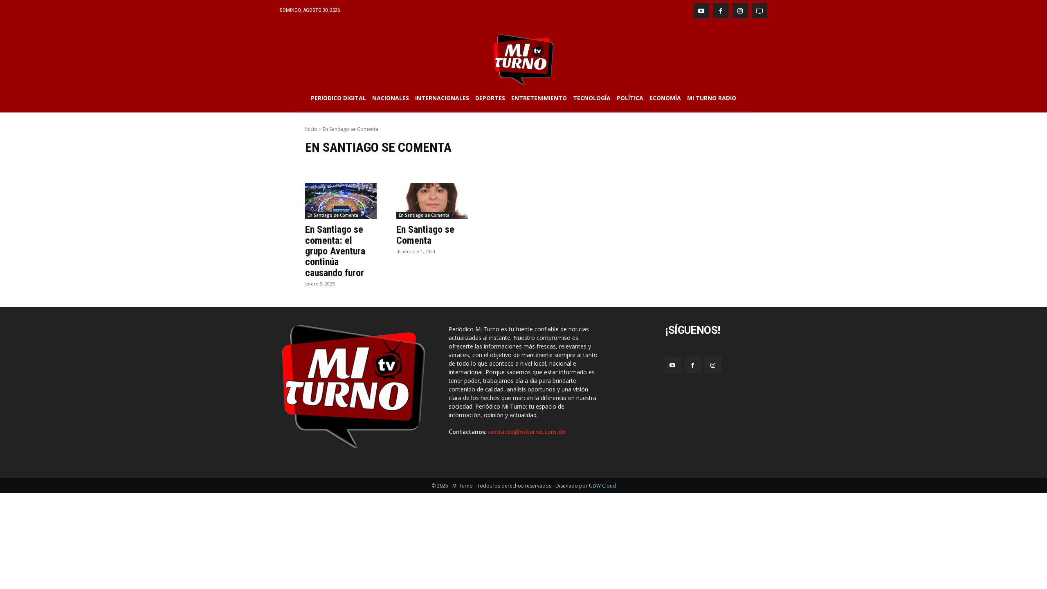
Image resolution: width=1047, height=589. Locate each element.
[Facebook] (721, 10)
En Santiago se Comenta (333, 215)
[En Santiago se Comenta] (432, 201)
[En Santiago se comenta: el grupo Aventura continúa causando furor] (341, 201)
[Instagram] (740, 10)
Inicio (311, 129)
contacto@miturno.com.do (527, 432)
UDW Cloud (602, 485)
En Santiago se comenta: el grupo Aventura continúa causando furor (335, 251)
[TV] (760, 10)
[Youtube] (701, 10)
